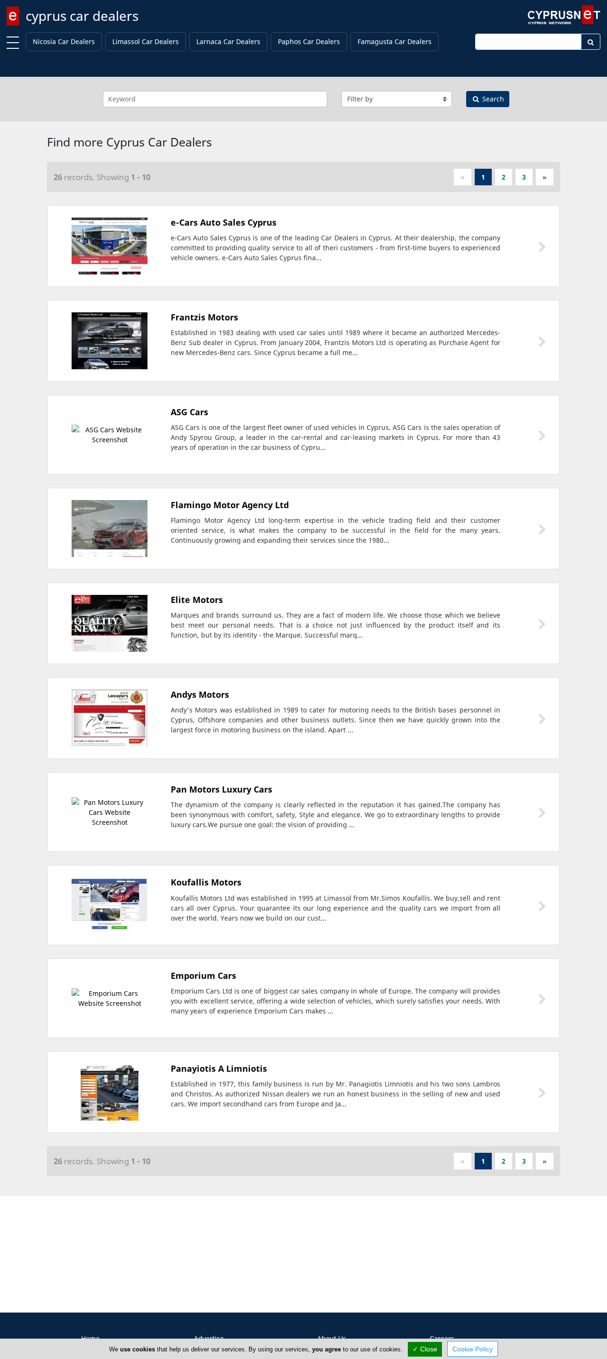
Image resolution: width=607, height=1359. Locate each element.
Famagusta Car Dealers (395, 41)
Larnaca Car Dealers (228, 41)
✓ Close (425, 1349)
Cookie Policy (472, 1349)
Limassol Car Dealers (145, 41)
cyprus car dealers (82, 16)
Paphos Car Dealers (309, 41)
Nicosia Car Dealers (64, 41)
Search (492, 98)
